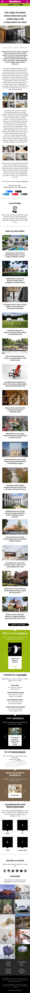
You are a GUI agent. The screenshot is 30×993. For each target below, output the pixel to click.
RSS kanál (8, 969)
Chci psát (8, 965)
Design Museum (18, 752)
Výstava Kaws (15, 685)
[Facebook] (4, 871)
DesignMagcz (7, 882)
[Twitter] (13, 871)
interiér (18, 181)
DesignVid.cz (18, 718)
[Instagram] (8, 871)
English (22, 973)
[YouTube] (21, 871)
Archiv (21, 965)
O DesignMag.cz (21, 962)
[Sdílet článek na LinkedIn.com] (6, 194)
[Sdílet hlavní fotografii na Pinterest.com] (15, 194)
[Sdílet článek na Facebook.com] (9, 191)
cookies (9, 986)
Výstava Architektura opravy (15, 692)
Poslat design (21, 971)
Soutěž (22, 969)
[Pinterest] (17, 871)
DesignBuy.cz (22, 633)
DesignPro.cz (15, 775)
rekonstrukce (24, 181)
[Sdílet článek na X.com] (18, 191)
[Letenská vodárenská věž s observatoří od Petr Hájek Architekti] (15, 34)
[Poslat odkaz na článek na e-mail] (24, 194)
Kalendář (8, 971)
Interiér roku (10, 187)
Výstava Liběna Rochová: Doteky (15, 707)
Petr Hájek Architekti (20, 187)
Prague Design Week (15, 806)
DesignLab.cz (18, 990)
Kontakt (8, 962)
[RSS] (25, 871)
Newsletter (8, 973)
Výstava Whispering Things (15, 700)
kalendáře (22, 675)
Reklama (8, 964)
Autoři (21, 964)
